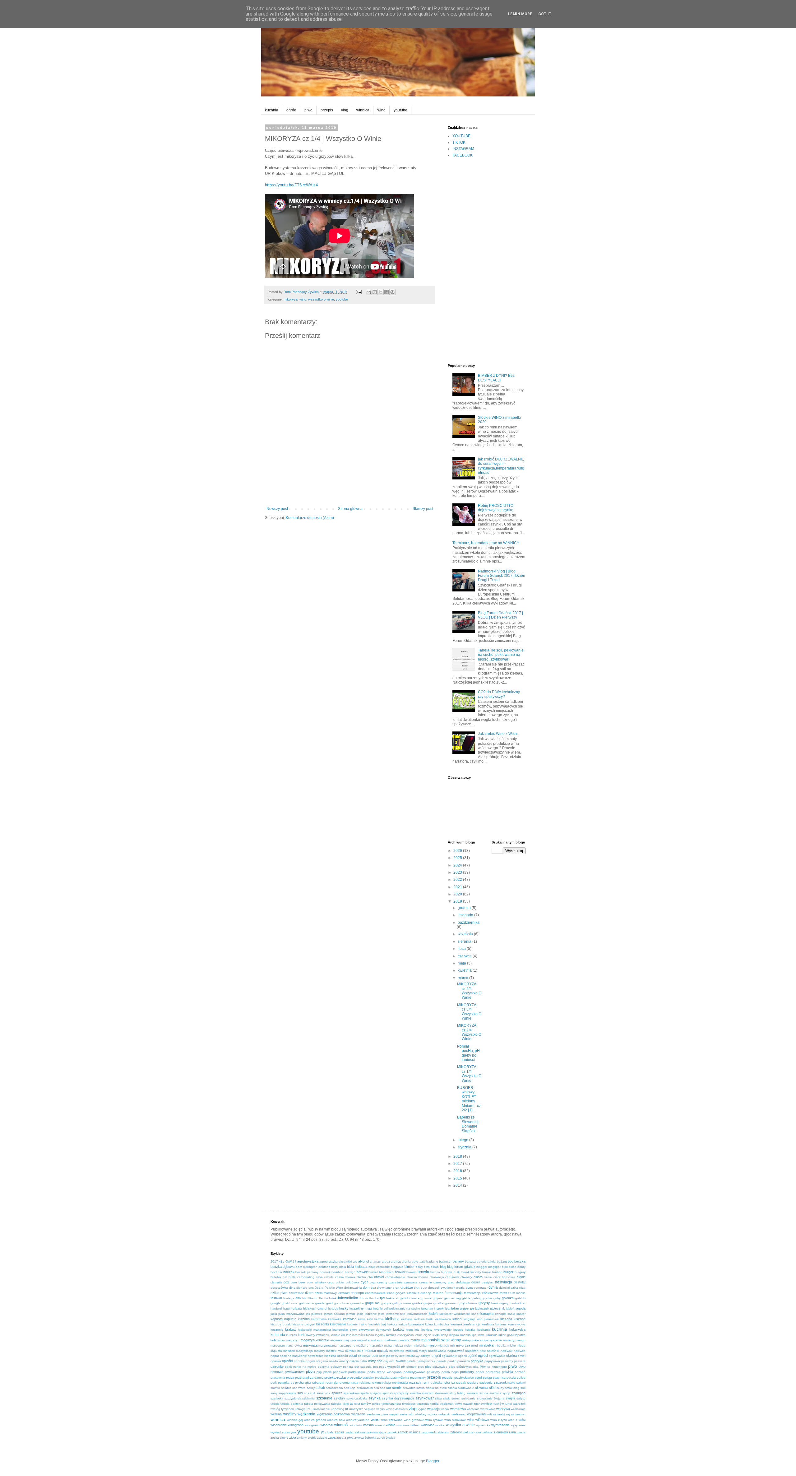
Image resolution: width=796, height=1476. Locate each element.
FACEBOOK (462, 155)
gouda (320, 1303)
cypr (373, 1282)
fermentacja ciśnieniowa (481, 1293)
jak (308, 1313)
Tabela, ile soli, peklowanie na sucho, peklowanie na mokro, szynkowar (501, 654)
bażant (502, 1261)
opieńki (287, 1361)
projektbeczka (335, 1377)
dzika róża (518, 1287)
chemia (350, 1277)
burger (508, 1272)
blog (443, 1266)
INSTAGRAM (463, 149)
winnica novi (336, 1420)
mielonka (420, 1345)
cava (319, 1277)
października (468, 922)
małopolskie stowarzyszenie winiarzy (488, 1340)
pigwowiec (440, 1366)
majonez (336, 1340)
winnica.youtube (357, 1420)
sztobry (339, 1398)
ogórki (472, 1355)
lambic (335, 1335)
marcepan (278, 1345)
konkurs (501, 1324)
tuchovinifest (483, 1403)
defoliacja (463, 1282)
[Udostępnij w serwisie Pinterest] (392, 292)
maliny (415, 1340)
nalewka (519, 1350)
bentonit (324, 1266)
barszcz (470, 1261)
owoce (401, 1361)
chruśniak (452, 1277)
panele (442, 1361)
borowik (325, 1272)
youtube (400, 110)
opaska (276, 1361)
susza (471, 1393)
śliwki (446, 1398)
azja (422, 1261)
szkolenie (324, 1398)
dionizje (301, 1287)
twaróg (275, 1409)
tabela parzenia (291, 1403)
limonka (465, 1335)
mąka (388, 1345)
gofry (497, 1298)
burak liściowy (471, 1272)
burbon (497, 1272)
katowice (349, 1319)
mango (520, 1340)
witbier (414, 1425)
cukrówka (352, 1282)
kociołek (374, 1324)
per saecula (363, 1366)
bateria (482, 1261)
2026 (458, 850)
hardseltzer (517, 1303)
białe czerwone (379, 1266)
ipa (447, 1308)
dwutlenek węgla (453, 1287)
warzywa (503, 1409)
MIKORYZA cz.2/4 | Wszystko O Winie (469, 1032)
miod (474, 1345)
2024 (458, 865)
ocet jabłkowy (388, 1355)
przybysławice (464, 1377)
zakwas (360, 1432)
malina (405, 1340)
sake (511, 1382)
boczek (288, 1272)
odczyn (425, 1355)
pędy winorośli (389, 1366)
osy (385, 1361)
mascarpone (346, 1345)
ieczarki (354, 1308)
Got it (545, 14)
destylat (519, 1282)
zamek (391, 1432)
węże (403, 1414)
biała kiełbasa (357, 1266)
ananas (375, 1261)
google (275, 1303)
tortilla (434, 1403)
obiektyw (364, 1355)
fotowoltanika (369, 1298)
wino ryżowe (434, 1420)
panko (451, 1361)
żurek (381, 1437)
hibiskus (309, 1308)
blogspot (494, 1266)
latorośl (357, 1335)
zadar (349, 1432)
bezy (334, 1266)
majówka (363, 1340)
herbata (296, 1308)
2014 (458, 1185)
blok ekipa (509, 1266)
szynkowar (425, 1398)
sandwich (299, 1388)
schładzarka (334, 1388)
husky (344, 1308)
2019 (458, 901)
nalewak (506, 1350)
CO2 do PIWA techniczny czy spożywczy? (499, 694)
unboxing (337, 1409)
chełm (339, 1277)
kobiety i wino (357, 1324)
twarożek (519, 1403)
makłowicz (392, 1340)
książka (470, 1329)
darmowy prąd (443, 1282)
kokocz (392, 1324)
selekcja (349, 1388)
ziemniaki (501, 1432)
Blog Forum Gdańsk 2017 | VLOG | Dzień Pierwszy (500, 615)
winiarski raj (501, 1414)
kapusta (277, 1319)
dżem (309, 1293)
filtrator (312, 1298)
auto (415, 1261)
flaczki (323, 1298)
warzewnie (487, 1409)
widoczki (444, 1414)
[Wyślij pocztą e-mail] (369, 292)
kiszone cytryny (304, 1324)
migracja (443, 1345)
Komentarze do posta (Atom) (310, 518)
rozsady (415, 1382)
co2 (286, 1282)
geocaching (452, 1298)
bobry (521, 1266)
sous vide (324, 1393)
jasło (360, 1313)
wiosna (368, 1425)
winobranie (279, 1425)
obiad (353, 1355)
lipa (474, 1335)
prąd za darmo (313, 1377)
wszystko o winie (321, 299)
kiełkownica (443, 1319)
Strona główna (350, 509)
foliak (332, 1298)
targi (346, 1403)
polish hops (450, 1372)
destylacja (503, 1282)
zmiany (302, 1437)
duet (424, 1287)
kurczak (291, 1335)
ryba (447, 1382)
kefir (370, 1319)
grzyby (484, 1303)
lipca (462, 948)
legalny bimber (385, 1335)
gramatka (357, 1303)
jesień (433, 1313)
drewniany (384, 1287)
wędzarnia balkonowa (333, 1414)
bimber (410, 1266)
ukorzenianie (321, 1409)
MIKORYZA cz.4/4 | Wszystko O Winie (469, 991)
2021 (458, 887)
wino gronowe (414, 1420)
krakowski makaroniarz (314, 1329)
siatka (420, 1388)
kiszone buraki (281, 1324)
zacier (339, 1432)
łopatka (520, 1335)
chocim (412, 1277)
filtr (304, 1298)
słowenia (481, 1388)
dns (311, 1287)
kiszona (506, 1319)
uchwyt (300, 1409)
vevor (390, 1409)
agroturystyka (307, 1261)
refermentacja (348, 1382)
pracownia (278, 1377)
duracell (433, 1287)
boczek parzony (306, 1272)
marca (463, 978)
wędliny (289, 1414)
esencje (426, 1293)
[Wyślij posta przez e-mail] (358, 292)
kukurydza (517, 1329)
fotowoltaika (348, 1298)
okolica (511, 1355)
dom (366, 1287)
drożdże (406, 1287)
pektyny (336, 1366)
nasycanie (299, 1355)
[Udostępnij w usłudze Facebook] (386, 292)
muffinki (350, 1350)
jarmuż (350, 1313)
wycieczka (483, 1425)
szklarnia (308, 1398)
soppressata (287, 1393)
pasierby (507, 1361)
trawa (458, 1403)
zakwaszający (376, 1432)
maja (462, 963)
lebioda (368, 1335)
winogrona (295, 1425)
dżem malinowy (326, 1293)
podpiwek (340, 1372)
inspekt (439, 1308)
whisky (432, 1414)
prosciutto (354, 1377)
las (343, 1335)
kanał (475, 1313)
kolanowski (416, 1324)
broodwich (386, 1272)
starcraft (427, 1393)
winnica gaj (295, 1420)
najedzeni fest (475, 1350)
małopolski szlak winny (441, 1340)
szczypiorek (293, 1398)
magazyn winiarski (315, 1340)
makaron (377, 1340)
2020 (458, 894)
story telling (457, 1393)
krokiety (426, 1329)
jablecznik (482, 1308)
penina (348, 1366)
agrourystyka (328, 1261)
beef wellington (306, 1266)
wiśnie (390, 1425)
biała (342, 1266)
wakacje (433, 1409)
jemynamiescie (417, 1313)
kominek (456, 1324)
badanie (432, 1261)
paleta (411, 1361)
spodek (387, 1393)
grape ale (372, 1303)
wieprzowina (476, 1414)
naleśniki (493, 1350)
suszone (495, 1393)
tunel (508, 1403)
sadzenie (486, 1382)
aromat (396, 1261)
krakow (290, 1329)
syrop (506, 1393)
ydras (286, 1432)
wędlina (276, 1414)
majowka (350, 1340)
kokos (403, 1324)
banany (458, 1261)
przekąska (382, 1377)
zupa (332, 1437)
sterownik (441, 1393)
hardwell (276, 1308)
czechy (382, 1282)
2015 (458, 1178)
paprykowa (492, 1361)
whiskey (420, 1414)
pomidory (467, 1372)
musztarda (396, 1350)
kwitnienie (323, 1335)
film (298, 1298)
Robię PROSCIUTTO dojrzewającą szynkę (495, 507)
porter (480, 1372)
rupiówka (436, 1382)
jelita (381, 1313)
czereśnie (395, 1282)
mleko (511, 1345)
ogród (291, 110)
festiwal (276, 1298)
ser (388, 1388)
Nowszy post (277, 509)
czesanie (425, 1282)
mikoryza (291, 299)
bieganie (397, 1266)
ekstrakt (343, 1293)
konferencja (472, 1324)
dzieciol (504, 1287)
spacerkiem (351, 1393)
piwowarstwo (294, 1372)
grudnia (465, 908)
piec (421, 1366)
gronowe (405, 1303)
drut (416, 1287)
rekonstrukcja (381, 1382)
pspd (478, 1377)
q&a (308, 1382)
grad (329, 1303)
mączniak (376, 1345)
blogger (481, 1266)
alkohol (363, 1261)
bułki (457, 1272)
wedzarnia (518, 1409)
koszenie (277, 1329)
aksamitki (345, 1261)
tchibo (376, 1403)
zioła (292, 1437)
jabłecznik (497, 1308)
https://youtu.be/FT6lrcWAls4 (291, 185)
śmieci (455, 1398)
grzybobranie (468, 1303)
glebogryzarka (482, 1298)
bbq (510, 1261)
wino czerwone (392, 1420)
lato (348, 1335)
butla (292, 1277)
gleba (466, 1298)
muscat (370, 1350)
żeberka (370, 1437)
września (466, 934)
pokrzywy (433, 1372)
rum (425, 1382)
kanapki (500, 1313)
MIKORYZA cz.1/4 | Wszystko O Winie (469, 1073)
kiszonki (322, 1324)
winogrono (312, 1425)
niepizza (330, 1355)
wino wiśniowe (478, 1420)
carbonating (305, 1277)
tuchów (498, 1403)
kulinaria (278, 1335)
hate (286, 1308)
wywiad (276, 1432)
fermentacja (453, 1293)
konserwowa (516, 1324)
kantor (520, 1313)
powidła (507, 1372)
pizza (310, 1372)
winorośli (356, 1425)
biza (427, 1266)
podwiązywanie (414, 1372)
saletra (275, 1388)
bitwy (419, 1266)
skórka (452, 1388)
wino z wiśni (516, 1420)
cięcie (521, 1277)
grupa (427, 1303)
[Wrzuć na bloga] (375, 292)
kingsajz (469, 1319)
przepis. (447, 1377)
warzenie (473, 1409)
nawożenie (315, 1355)
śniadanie (468, 1398)
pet (375, 1366)
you (293, 1432)
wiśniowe (402, 1425)
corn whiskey (316, 1282)
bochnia (276, 1272)
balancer (445, 1261)
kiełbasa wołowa (413, 1319)
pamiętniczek (426, 1361)
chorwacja (437, 1277)
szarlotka (277, 1398)
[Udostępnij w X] (380, 292)
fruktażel (392, 1298)
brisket (373, 1272)
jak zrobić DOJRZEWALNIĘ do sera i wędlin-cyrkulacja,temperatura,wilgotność (501, 466)
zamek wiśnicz (409, 1432)
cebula (329, 1277)
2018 (458, 1156)
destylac (487, 1282)
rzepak (461, 1382)
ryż (453, 1382)
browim (411, 1272)
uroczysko (356, 1409)
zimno (284, 1437)
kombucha (441, 1324)
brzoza (435, 1272)
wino (381, 110)
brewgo (350, 1272)
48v (281, 1261)
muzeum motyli (416, 1350)
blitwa (435, 1266)
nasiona (285, 1355)
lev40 (436, 1335)
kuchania (483, 1329)
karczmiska (319, 1319)
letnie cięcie (423, 1335)
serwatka (409, 1388)
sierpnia (465, 941)
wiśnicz (380, 1425)
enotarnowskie (375, 1293)
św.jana (499, 1398)
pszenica (499, 1377)
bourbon (337, 1272)
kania (511, 1313)
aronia (406, 1261)
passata (519, 1361)
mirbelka (501, 1345)
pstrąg (487, 1377)
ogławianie (449, 1355)
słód (492, 1388)
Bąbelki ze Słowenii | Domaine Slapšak (467, 1124)
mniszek (289, 1350)
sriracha (415, 1393)
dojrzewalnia (353, 1287)
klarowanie (338, 1324)
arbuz (386, 1261)
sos (300, 1393)
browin (423, 1272)
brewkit (362, 1272)
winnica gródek (315, 1420)
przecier (368, 1377)
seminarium (365, 1388)
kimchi (457, 1319)
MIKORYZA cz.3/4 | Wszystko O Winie (469, 1012)
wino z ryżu (498, 1420)
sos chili (310, 1393)
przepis (327, 110)
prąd (298, 1377)
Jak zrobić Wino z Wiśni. (498, 733)
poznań (520, 1372)
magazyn (292, 1340)
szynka (375, 1398)
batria (492, 1261)
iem (363, 1308)
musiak (382, 1350)
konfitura (488, 1324)
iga (370, 1308)
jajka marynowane (291, 1313)
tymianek (287, 1409)
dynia (493, 1287)
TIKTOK (458, 142)
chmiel (379, 1277)
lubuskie (491, 1335)
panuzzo (463, 1361)
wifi (489, 1414)
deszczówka (279, 1287)
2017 (458, 1163)
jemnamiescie (395, 1313)
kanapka (486, 1313)
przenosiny (418, 1377)
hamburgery (499, 1303)
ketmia (379, 1319)
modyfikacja (304, 1350)
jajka (274, 1313)
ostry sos (375, 1361)
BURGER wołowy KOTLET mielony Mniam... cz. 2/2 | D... (469, 1099)
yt (322, 1432)
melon (408, 1345)
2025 (458, 858)
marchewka (294, 1345)
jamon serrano (334, 1313)
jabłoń (510, 1308)
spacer (336, 1393)
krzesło (458, 1329)
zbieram (443, 1432)
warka (445, 1409)
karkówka (334, 1319)
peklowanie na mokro (300, 1366)
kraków (398, 1329)
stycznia (465, 1147)
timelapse (409, 1403)
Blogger (432, 1461)
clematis (276, 1282)
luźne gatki (506, 1335)
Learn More (520, 14)
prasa (290, 1377)
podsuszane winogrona (385, 1372)
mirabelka (486, 1345)
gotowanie (306, 1303)
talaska (336, 1403)
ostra (363, 1361)
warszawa (458, 1409)
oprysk (310, 1361)
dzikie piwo (279, 1293)
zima (512, 1432)
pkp (319, 1372)
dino (292, 1287)
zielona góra (472, 1432)
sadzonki (500, 1382)
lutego (463, 1140)
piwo (308, 110)
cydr (364, 1282)
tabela (275, 1403)
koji (384, 1324)
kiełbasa (392, 1319)
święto (520, 1398)
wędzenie (358, 1414)
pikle (452, 1366)
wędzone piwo (377, 1414)
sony (274, 1393)
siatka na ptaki (436, 1388)
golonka (508, 1298)
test (398, 1403)
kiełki (429, 1319)
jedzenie (371, 1313)
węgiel (393, 1414)
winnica (362, 110)
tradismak (446, 1403)
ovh (392, 1361)
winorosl (327, 1425)
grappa (386, 1303)
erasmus (413, 1293)
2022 (458, 879)
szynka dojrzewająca (398, 1398)
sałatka (286, 1388)
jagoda (520, 1308)
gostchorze (290, 1303)
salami (520, 1382)
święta (510, 1398)
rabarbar (318, 1382)
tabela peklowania (317, 1403)
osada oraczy (338, 1361)
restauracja (400, 1382)
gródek (417, 1303)
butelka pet (279, 1277)
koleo (429, 1324)
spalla (364, 1393)
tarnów (366, 1403)
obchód (342, 1355)
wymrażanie (500, 1425)
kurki (301, 1335)
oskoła (354, 1361)
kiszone (519, 1319)
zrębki (312, 1437)
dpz (373, 1287)
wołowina (427, 1425)
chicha (361, 1277)
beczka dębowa (282, 1266)
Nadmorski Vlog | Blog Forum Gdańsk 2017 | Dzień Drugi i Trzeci (501, 575)
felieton (438, 1293)
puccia (511, 1377)
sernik (396, 1388)
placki (327, 1372)
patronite (277, 1366)
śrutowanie (485, 1398)
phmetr (411, 1366)
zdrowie (456, 1432)
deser (475, 1282)
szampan (518, 1393)
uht (308, 1409)
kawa (361, 1319)
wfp (411, 1414)
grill (394, 1303)
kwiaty (310, 1335)
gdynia (437, 1298)
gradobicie (341, 1303)
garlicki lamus (409, 1298)
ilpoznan (427, 1308)
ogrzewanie (497, 1355)
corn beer (298, 1282)
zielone (487, 1432)
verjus (380, 1409)
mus (360, 1350)
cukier (340, 1282)
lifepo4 (454, 1335)
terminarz (388, 1403)
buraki (486, 1272)
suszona (482, 1393)
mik (452, 1345)
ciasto (478, 1277)
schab (320, 1388)
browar (400, 1272)
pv (292, 1382)
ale (355, 1261)
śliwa (438, 1398)
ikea (376, 1308)
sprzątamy (401, 1393)
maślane (362, 1345)
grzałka (438, 1303)
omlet (521, 1355)
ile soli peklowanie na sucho (400, 1308)
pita (476, 1366)
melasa (398, 1345)
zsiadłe (322, 1437)
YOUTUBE (461, 136)
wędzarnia (306, 1414)
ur (346, 1409)
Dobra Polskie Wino (329, 1287)
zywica (359, 1437)
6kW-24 (290, 1261)
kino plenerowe (488, 1319)
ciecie (488, 1277)
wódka (440, 1425)
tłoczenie (423, 1403)
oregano (322, 1361)
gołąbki (520, 1298)
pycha (299, 1382)
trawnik (468, 1403)
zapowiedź (429, 1432)
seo (382, 1388)
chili (370, 1277)
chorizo (423, 1277)
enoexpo (357, 1293)
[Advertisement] (350, 489)
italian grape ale (462, 1308)
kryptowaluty (442, 1329)
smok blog (512, 1388)
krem (409, 1329)
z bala (329, 1432)
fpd (382, 1298)
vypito (422, 1409)
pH (403, 1366)
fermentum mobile (512, 1293)
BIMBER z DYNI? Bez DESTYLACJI (496, 377)
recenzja (332, 1382)
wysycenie (518, 1425)
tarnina (355, 1403)
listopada (466, 915)
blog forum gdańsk (461, 1266)
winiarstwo (518, 1414)
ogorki (462, 1355)
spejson (375, 1393)
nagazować (455, 1350)
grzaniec (451, 1303)
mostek (331, 1350)
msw (341, 1350)
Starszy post (423, 509)
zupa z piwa (345, 1437)
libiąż (444, 1335)
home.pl (321, 1308)
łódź (273, 1340)
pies (428, 1366)
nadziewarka (437, 1350)
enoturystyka (396, 1293)
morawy (319, 1350)
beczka (519, 1261)
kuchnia (271, 110)
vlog (344, 110)
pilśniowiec (464, 1366)
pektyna (323, 1366)
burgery (520, 1272)
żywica (390, 1437)
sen (376, 1388)
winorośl (341, 1425)
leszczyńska (405, 1335)
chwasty (466, 1277)
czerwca (465, 956)
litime (481, 1335)
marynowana (327, 1345)
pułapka (283, 1382)
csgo (330, 1282)
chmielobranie (395, 1277)
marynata (310, 1345)
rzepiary (472, 1382)
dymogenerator (477, 1287)
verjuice (369, 1409)
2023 (458, 872)
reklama (365, 1382)
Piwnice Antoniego (493, 1366)
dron (396, 1287)
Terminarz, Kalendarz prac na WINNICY (485, 543)
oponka (299, 1361)
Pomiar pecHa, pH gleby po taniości (468, 1053)
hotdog (333, 1308)
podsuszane (357, 1372)
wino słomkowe (455, 1420)
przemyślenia (400, 1377)
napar (275, 1355)
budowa (446, 1272)
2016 (458, 1171)
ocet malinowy (409, 1355)
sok (523, 1388)
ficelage (288, 1298)
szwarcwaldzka (357, 1398)
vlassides (401, 1409)
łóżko (281, 1340)
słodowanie (466, 1388)
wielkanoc (458, 1414)
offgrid (436, 1355)
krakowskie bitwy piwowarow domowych (361, 1329)
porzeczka (493, 1372)
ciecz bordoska (504, 1277)
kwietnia (465, 970)
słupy (500, 1388)
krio (416, 1329)
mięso (432, 1345)
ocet (375, 1355)
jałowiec (316, 1313)
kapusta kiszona (297, 1319)
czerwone (411, 1282)
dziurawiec (296, 1293)
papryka (477, 1361)
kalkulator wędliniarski (454, 1313)
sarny (311, 1388)
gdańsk (426, 1298)
